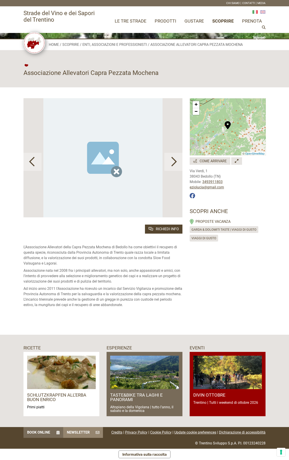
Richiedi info (167, 229)
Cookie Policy (161, 432)
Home (54, 44)
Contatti (248, 3)
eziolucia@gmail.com (207, 187)
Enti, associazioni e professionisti (114, 44)
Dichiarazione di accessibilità (242, 432)
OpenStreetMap (255, 153)
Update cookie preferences (195, 432)
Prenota (252, 21)
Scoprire (223, 21)
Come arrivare (213, 161)
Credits (116, 432)
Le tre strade (130, 21)
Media (261, 3)
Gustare (194, 21)
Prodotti (165, 21)
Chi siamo (233, 3)
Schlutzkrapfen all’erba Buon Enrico (56, 397)
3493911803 (212, 182)
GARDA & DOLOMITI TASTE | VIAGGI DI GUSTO (223, 229)
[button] (32, 162)
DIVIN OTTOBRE (209, 395)
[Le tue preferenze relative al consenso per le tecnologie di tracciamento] (281, 452)
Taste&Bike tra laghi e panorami (136, 397)
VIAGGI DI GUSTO (203, 238)
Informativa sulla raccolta (144, 454)
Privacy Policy (136, 432)
